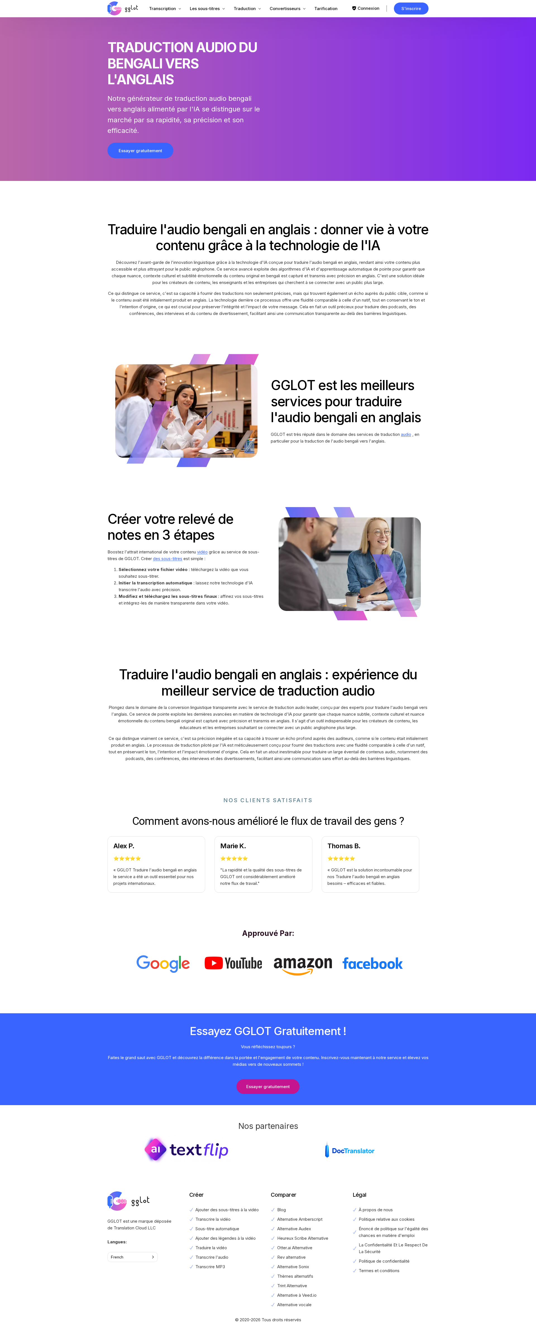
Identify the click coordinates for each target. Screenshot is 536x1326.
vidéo (202, 552)
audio (406, 434)
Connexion (368, 8)
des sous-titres (167, 558)
